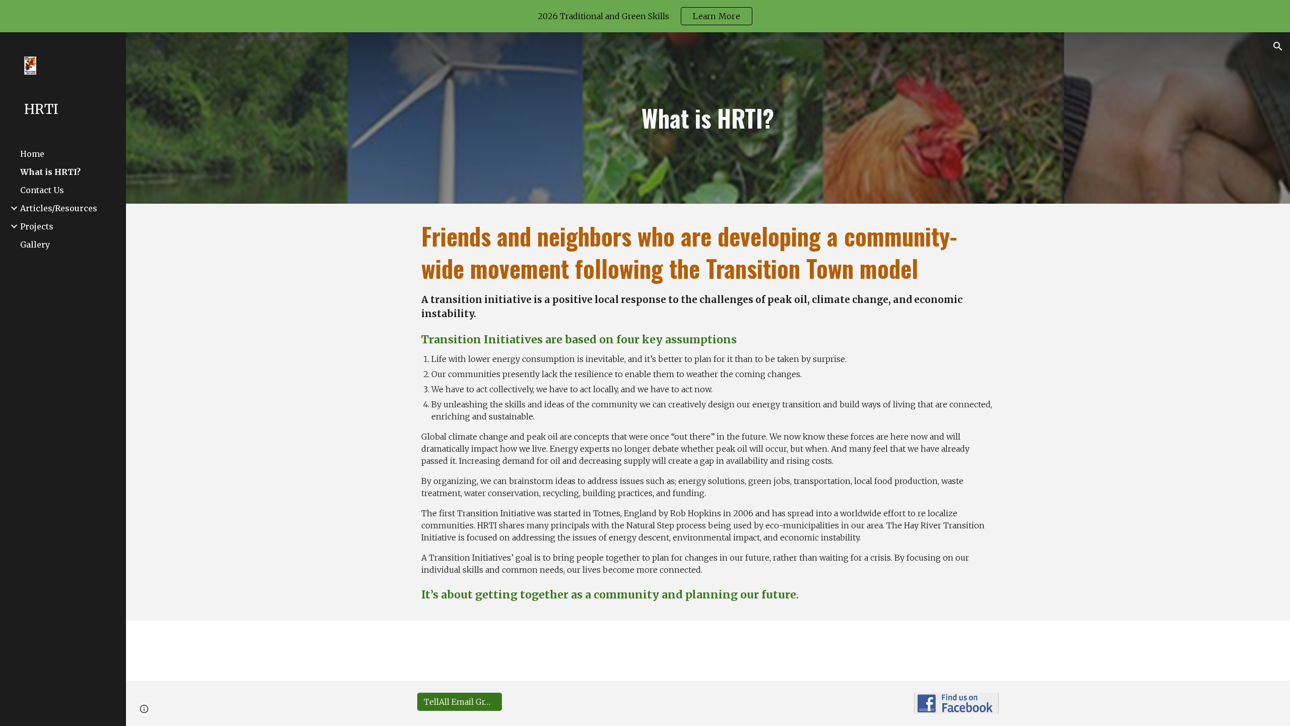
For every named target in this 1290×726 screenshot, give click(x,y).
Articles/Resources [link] (58, 208)
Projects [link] (36, 226)
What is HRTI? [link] (50, 172)
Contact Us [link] (42, 190)
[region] (645, 16)
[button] (1278, 46)
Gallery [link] (35, 244)
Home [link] (32, 154)
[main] (708, 118)
